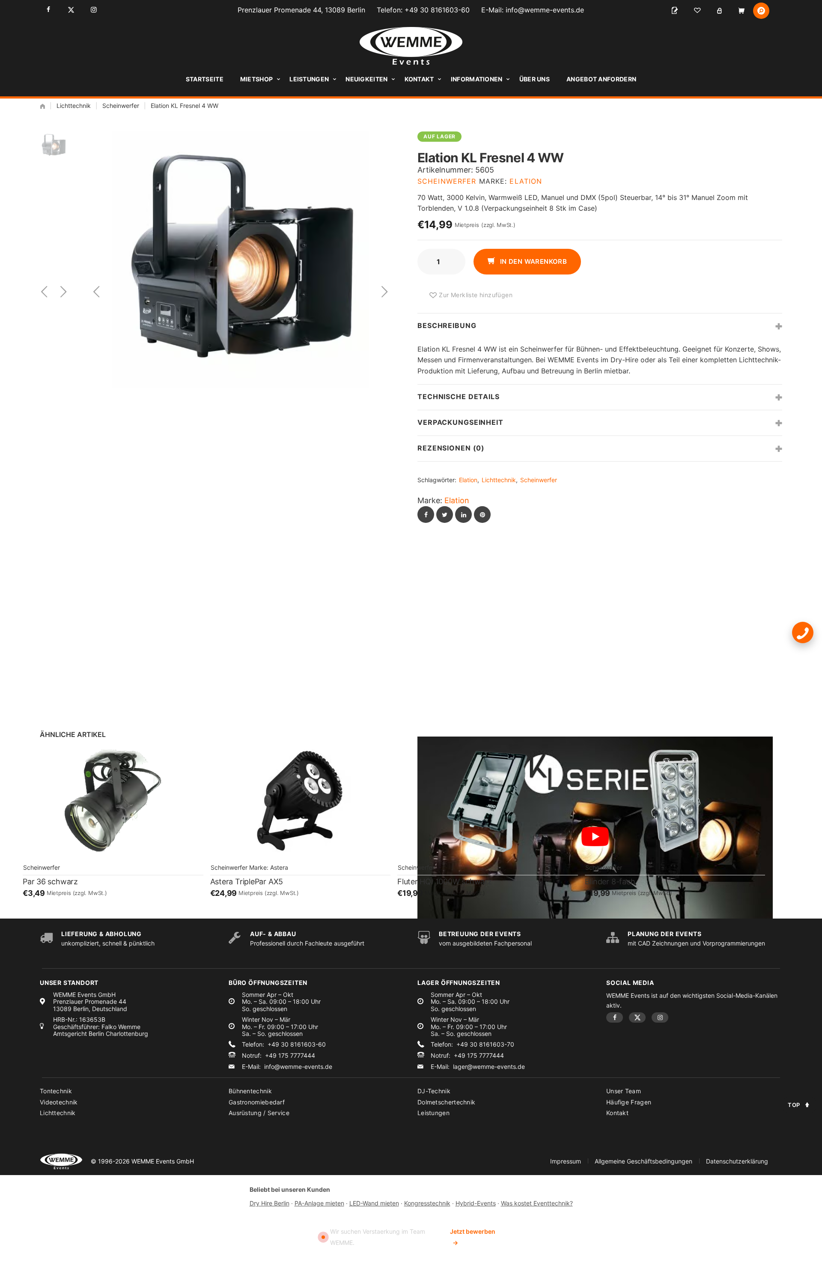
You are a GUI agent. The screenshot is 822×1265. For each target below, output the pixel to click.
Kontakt (419, 79)
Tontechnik (56, 1091)
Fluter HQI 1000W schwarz (444, 881)
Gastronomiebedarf (257, 1102)
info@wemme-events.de (545, 10)
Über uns (534, 79)
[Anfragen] (675, 11)
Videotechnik (59, 1102)
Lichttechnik (74, 105)
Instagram (93, 9)
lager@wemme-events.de (489, 1066)
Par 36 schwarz (50, 881)
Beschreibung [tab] (447, 325)
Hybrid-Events (476, 1203)
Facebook (48, 9)
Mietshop (256, 79)
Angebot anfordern (601, 79)
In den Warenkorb (532, 261)
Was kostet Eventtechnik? (537, 1203)
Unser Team (623, 1091)
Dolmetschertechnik (446, 1102)
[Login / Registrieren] (719, 11)
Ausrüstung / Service (259, 1112)
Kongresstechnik (427, 1203)
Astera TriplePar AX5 (246, 881)
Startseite (204, 79)
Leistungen (309, 79)
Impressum (565, 1161)
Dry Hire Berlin (269, 1203)
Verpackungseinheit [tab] (460, 422)
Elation (525, 181)
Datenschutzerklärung (737, 1161)
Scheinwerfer (120, 105)
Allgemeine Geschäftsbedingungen (643, 1161)
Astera (279, 867)
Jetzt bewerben (472, 1237)
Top (794, 1104)
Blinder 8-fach (610, 881)
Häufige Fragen (628, 1102)
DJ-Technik (433, 1091)
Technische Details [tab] (458, 396)
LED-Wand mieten (374, 1203)
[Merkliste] (697, 11)
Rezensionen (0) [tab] (451, 448)
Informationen (477, 79)
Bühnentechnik (250, 1091)
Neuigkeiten (366, 79)
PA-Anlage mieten (319, 1203)
